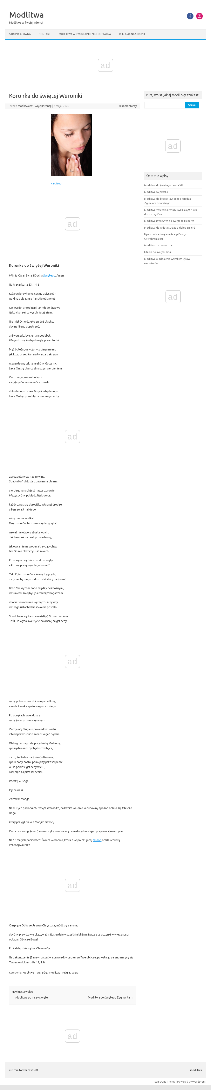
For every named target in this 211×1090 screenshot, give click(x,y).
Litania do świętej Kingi (157, 252)
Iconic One (160, 1081)
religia (66, 972)
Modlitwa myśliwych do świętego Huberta (169, 220)
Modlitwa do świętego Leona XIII (163, 185)
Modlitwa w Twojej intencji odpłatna (85, 34)
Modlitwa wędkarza (156, 191)
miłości (97, 840)
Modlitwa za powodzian (158, 245)
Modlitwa (26, 14)
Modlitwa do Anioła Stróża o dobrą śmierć (169, 227)
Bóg (44, 972)
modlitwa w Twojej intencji (35, 106)
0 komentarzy (128, 106)
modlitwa (56, 183)
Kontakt (44, 34)
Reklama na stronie (132, 34)
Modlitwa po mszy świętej (30, 997)
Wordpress (199, 1081)
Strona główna (20, 34)
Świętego (49, 275)
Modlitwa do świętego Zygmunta (110, 997)
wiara (75, 972)
